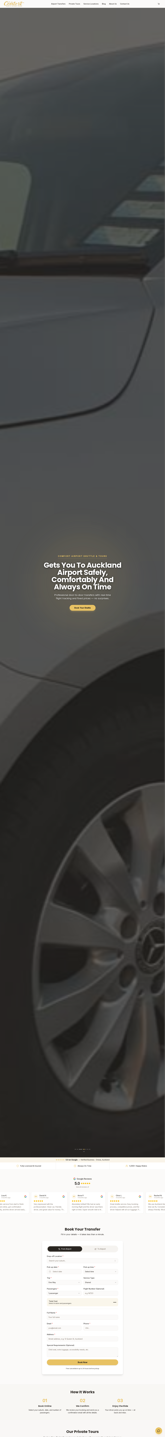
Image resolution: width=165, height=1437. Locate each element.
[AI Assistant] (158, 1430)
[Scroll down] (83, 1151)
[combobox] (100, 1271)
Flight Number (93, 1289)
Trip (49, 1278)
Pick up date (53, 1267)
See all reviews (81, 1187)
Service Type (88, 1278)
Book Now (82, 1362)
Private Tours (74, 4)
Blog (104, 4)
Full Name (52, 1313)
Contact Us (124, 4)
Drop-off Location (55, 1256)
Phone (86, 1324)
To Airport (101, 1249)
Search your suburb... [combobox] (57, 1261)
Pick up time (89, 1267)
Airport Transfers (58, 4)
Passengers (52, 1289)
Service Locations (91, 4)
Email (50, 1324)
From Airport (66, 1249)
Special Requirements (60, 1345)
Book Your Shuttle (82, 608)
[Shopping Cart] (158, 3)
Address (51, 1334)
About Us (113, 4)
